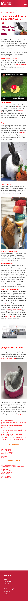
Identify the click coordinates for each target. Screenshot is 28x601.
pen (4, 284)
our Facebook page (21, 414)
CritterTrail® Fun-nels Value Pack (14, 309)
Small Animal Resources (17, 10)
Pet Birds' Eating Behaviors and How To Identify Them (12, 466)
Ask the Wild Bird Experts (6, 453)
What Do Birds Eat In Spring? (7, 477)
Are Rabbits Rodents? (5, 475)
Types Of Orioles (4, 469)
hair (18, 106)
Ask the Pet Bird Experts (6, 450)
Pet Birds (3, 455)
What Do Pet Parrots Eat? (6, 472)
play (2, 284)
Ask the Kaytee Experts (6, 449)
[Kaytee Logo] (6, 3)
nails (2, 106)
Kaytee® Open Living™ (11, 316)
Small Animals (4, 456)
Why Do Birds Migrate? (6, 476)
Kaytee (2, 10)
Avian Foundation (8, 581)
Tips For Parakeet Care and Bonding (8, 465)
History (5, 577)
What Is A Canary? (5, 468)
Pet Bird (5, 593)
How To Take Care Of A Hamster (8, 470)
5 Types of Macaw (5, 473)
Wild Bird (3, 457)
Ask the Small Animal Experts (7, 452)
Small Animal (7, 591)
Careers (5, 579)
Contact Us (6, 583)
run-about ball (12, 283)
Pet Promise (6, 585)
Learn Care (8, 10)
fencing (7, 284)
